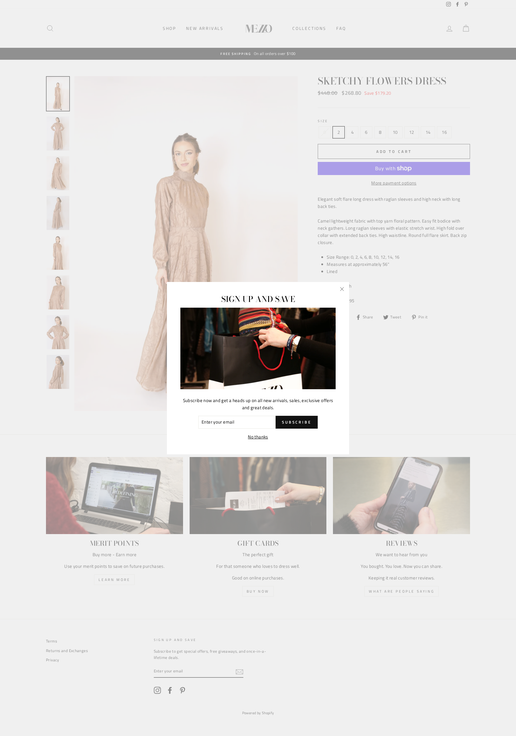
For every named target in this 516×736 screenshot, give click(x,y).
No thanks (258, 436)
